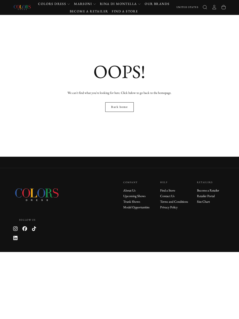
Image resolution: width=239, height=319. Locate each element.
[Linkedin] (15, 238)
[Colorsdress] (41, 194)
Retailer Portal (206, 196)
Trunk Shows (131, 201)
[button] (187, 7)
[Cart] (223, 7)
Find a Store (125, 11)
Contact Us (167, 196)
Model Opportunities (136, 207)
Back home (119, 107)
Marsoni (83, 4)
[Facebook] (25, 228)
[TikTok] (34, 228)
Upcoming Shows (134, 196)
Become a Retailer (89, 11)
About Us (129, 190)
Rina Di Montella (118, 4)
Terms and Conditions (174, 201)
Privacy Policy (169, 207)
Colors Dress (52, 4)
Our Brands (157, 4)
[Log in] (214, 7)
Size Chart (203, 201)
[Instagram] (15, 228)
